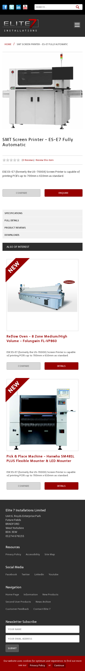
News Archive (43, 601)
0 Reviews (28, 160)
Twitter (26, 574)
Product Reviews (15, 227)
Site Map (50, 554)
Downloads (12, 234)
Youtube (53, 574)
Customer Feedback (17, 609)
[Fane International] (20, 30)
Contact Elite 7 (41, 609)
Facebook (11, 574)
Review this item (45, 160)
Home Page (12, 594)
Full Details (12, 220)
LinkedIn (39, 574)
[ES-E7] (42, 91)
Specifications (13, 213)
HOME (8, 44)
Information (31, 594)
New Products (50, 594)
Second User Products (18, 601)
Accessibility (33, 554)
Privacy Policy (13, 554)
